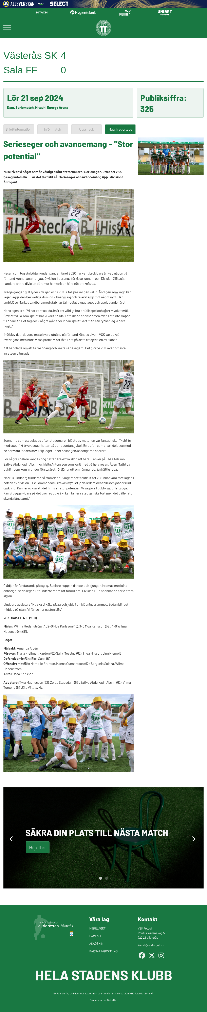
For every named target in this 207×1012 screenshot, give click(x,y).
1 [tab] (100, 878)
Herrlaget (97, 928)
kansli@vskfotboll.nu (151, 945)
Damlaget (96, 936)
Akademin (96, 943)
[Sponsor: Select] (59, 5)
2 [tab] (107, 878)
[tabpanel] (103, 837)
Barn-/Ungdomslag (103, 951)
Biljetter (37, 847)
